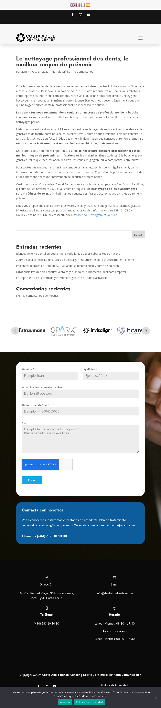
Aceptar (65, 702)
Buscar (138, 234)
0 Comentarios (83, 71)
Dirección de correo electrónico (43, 387)
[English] (72, 4)
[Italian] (83, 4)
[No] (156, 698)
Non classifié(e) (61, 71)
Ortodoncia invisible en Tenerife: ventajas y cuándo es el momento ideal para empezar (71, 272)
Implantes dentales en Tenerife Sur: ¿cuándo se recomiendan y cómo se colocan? (68, 266)
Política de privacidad (89, 702)
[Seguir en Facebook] (73, 15)
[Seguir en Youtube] (88, 15)
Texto (25, 423)
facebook (82, 215)
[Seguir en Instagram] (80, 15)
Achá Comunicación (127, 675)
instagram (96, 215)
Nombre (28, 369)
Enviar (32, 480)
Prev (15, 331)
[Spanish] (88, 4)
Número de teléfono (35, 405)
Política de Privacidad (114, 685)
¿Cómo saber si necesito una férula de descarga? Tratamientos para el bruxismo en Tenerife (75, 260)
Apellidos (90, 369)
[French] (77, 4)
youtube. (112, 215)
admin (25, 71)
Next (146, 331)
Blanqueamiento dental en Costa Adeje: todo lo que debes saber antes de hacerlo (68, 253)
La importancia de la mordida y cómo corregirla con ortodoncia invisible (61, 278)
